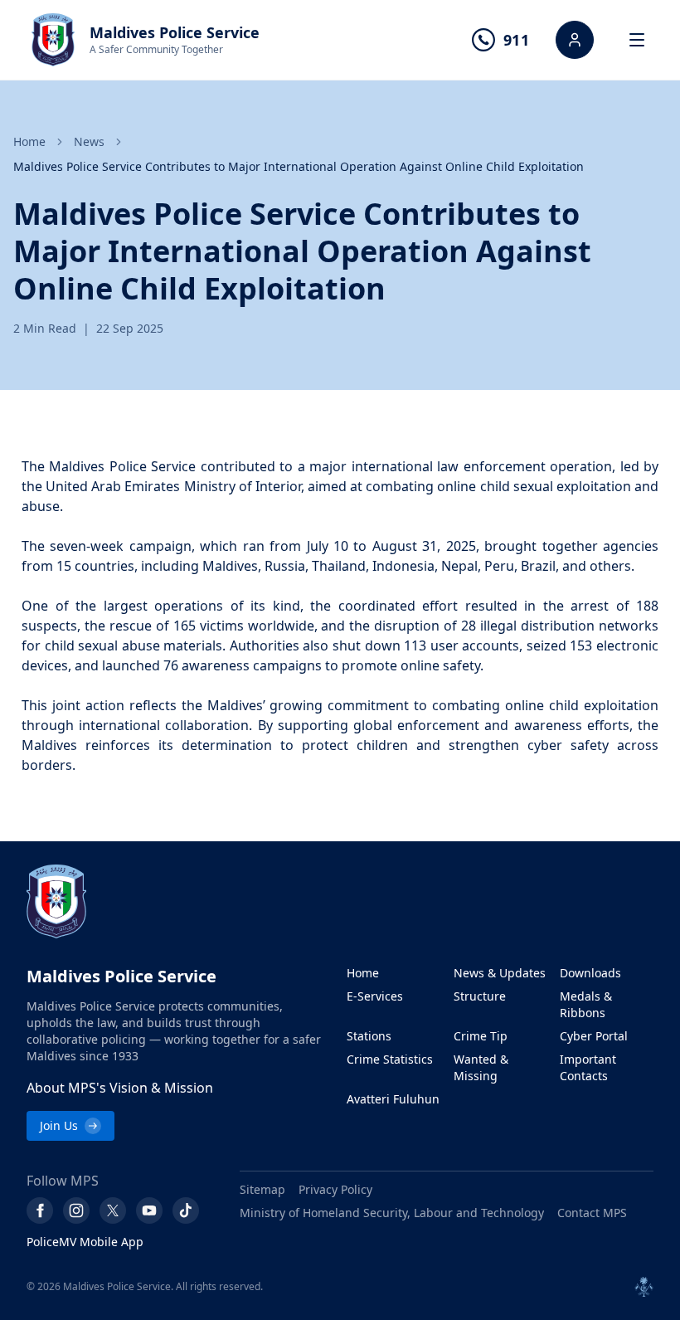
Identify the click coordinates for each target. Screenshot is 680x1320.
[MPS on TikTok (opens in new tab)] (185, 1210)
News (89, 141)
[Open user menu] (575, 40)
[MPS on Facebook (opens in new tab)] (40, 1210)
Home (29, 141)
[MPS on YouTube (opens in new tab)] (149, 1210)
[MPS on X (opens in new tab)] (113, 1210)
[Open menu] (636, 39)
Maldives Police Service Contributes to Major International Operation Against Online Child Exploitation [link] (298, 166)
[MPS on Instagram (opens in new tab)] (76, 1210)
